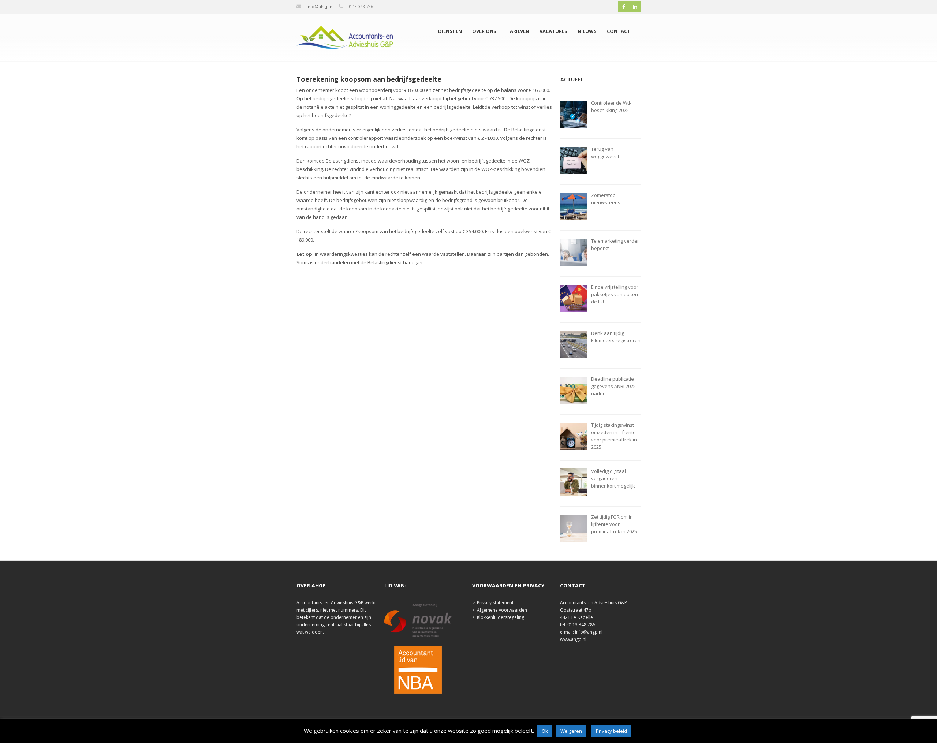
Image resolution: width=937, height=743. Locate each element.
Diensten (450, 31)
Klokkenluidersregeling (500, 617)
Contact (618, 31)
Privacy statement (495, 603)
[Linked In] (635, 7)
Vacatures (553, 31)
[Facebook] (624, 7)
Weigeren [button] (571, 731)
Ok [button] (545, 731)
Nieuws (587, 31)
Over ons (484, 31)
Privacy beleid (611, 731)
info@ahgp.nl (320, 6)
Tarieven (518, 31)
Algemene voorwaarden (502, 610)
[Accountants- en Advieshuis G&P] (344, 39)
